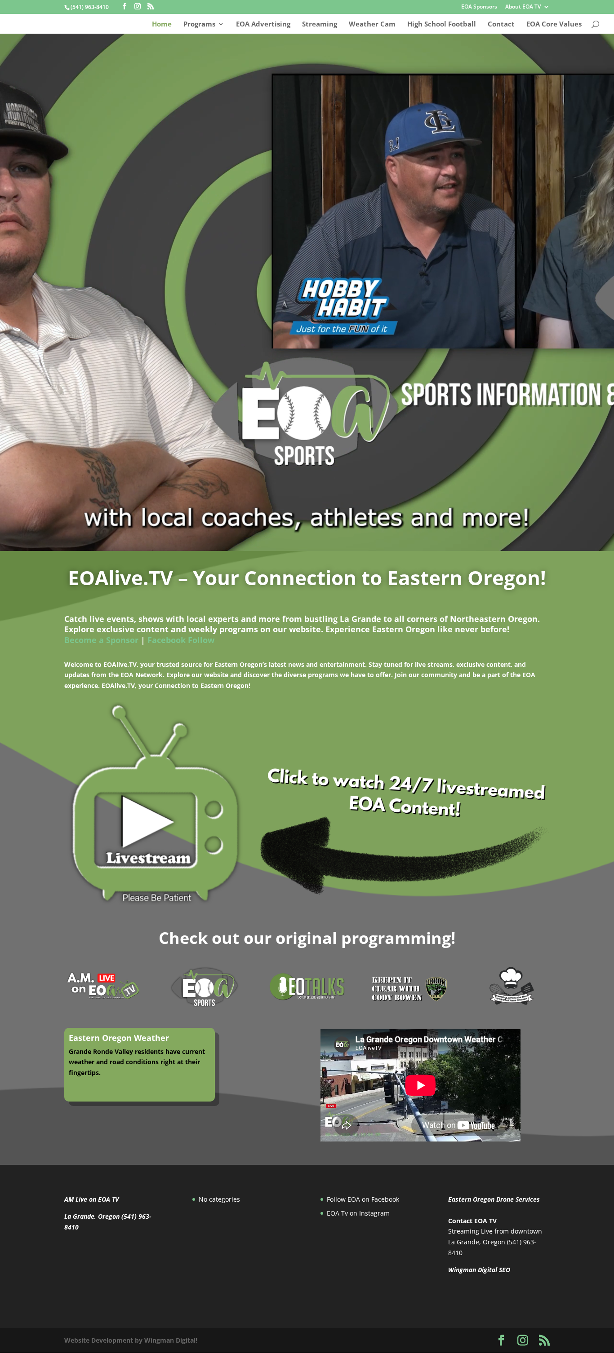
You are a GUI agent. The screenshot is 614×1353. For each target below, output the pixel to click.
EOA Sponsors (479, 7)
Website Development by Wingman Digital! (130, 1340)
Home (162, 24)
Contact (501, 24)
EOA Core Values (554, 24)
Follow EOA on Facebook (363, 1199)
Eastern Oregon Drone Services (494, 1199)
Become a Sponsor (101, 640)
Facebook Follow (180, 640)
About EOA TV (523, 7)
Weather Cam (372, 24)
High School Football (441, 24)
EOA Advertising (263, 24)
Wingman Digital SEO (479, 1269)
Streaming (319, 24)
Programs (199, 24)
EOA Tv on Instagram (358, 1213)
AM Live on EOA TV (91, 1199)
